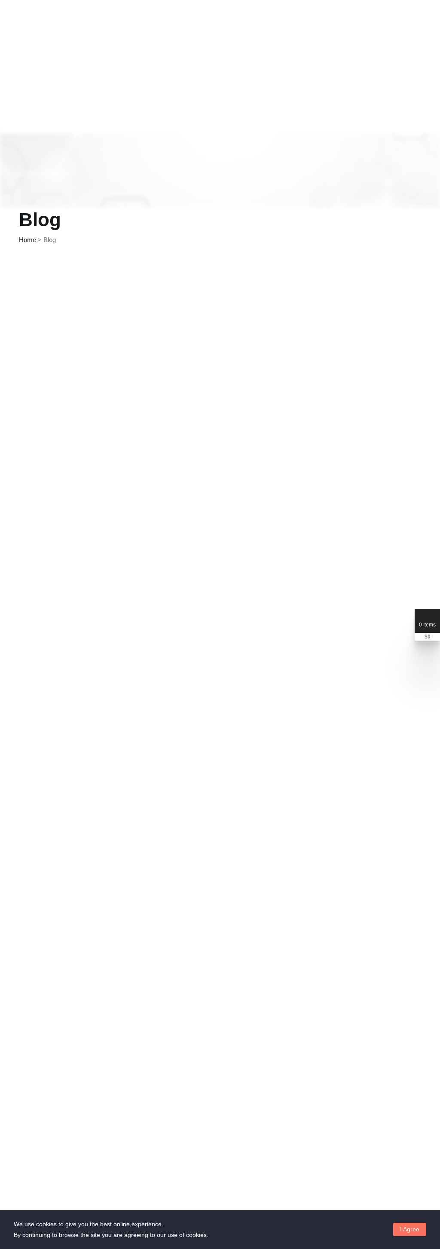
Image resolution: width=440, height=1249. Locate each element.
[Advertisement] (220, 335)
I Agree (409, 1229)
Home (27, 239)
